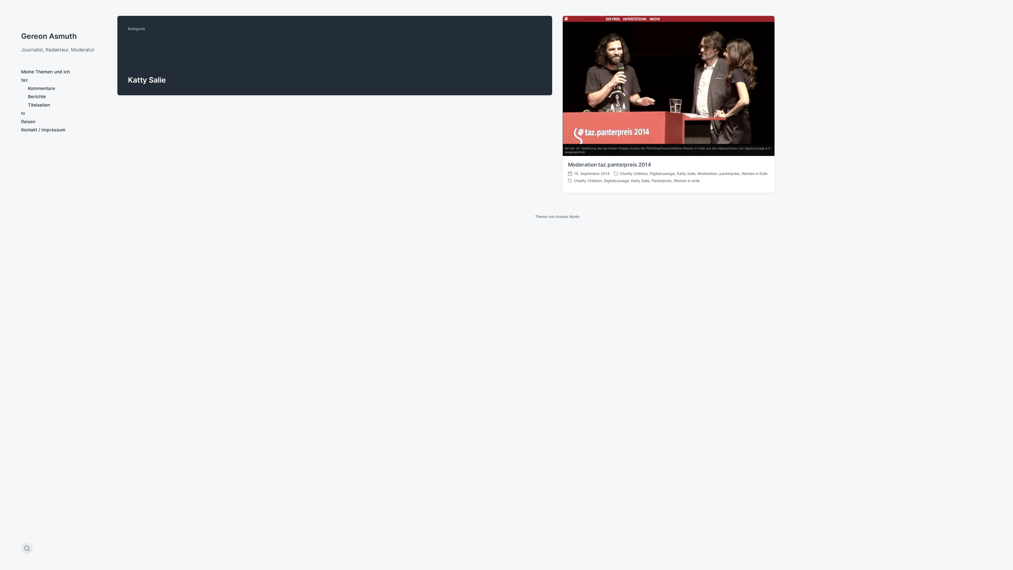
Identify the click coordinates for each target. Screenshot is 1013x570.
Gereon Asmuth (49, 36)
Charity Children (634, 173)
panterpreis (729, 173)
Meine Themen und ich (45, 71)
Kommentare (41, 88)
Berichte (37, 96)
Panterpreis (662, 180)
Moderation (707, 173)
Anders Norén (568, 216)
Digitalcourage (662, 173)
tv (23, 113)
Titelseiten (39, 105)
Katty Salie (686, 173)
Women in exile (687, 180)
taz (24, 80)
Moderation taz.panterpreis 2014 (609, 165)
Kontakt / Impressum (43, 129)
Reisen (28, 121)
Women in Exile (754, 173)
